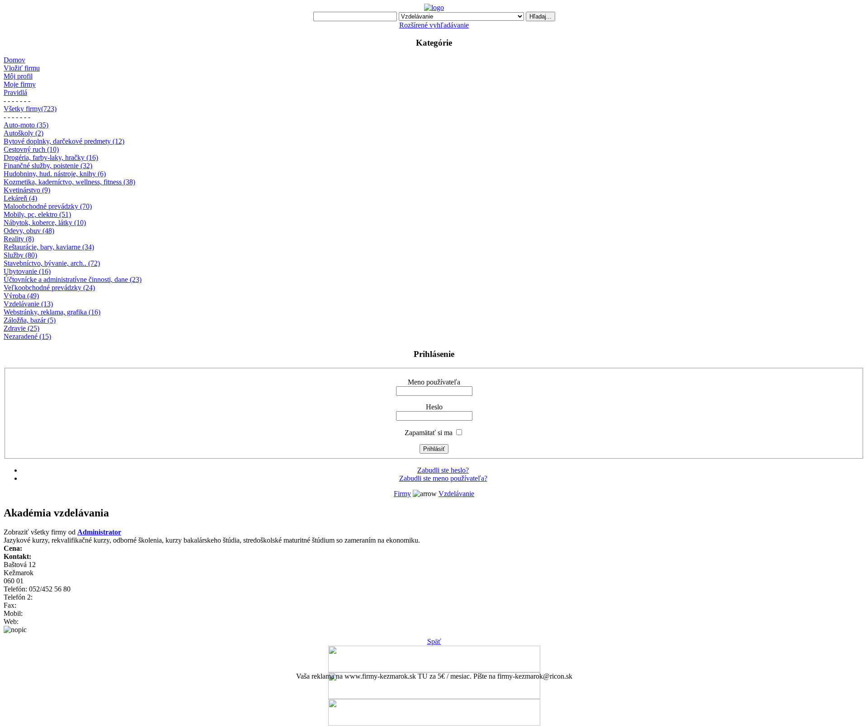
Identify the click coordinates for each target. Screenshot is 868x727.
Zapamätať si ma (429, 432)
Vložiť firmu (22, 68)
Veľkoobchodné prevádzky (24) (49, 287)
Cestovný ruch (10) (31, 149)
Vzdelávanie (456, 493)
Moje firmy (20, 84)
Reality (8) (19, 239)
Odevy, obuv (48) (29, 231)
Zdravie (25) (21, 328)
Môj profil (18, 76)
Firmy (402, 493)
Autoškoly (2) (23, 133)
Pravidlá (15, 92)
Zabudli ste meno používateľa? (443, 478)
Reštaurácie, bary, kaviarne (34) (49, 247)
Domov (14, 60)
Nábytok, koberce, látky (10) (45, 222)
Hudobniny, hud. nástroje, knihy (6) (55, 174)
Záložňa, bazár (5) (30, 320)
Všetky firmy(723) (30, 109)
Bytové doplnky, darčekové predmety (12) (64, 141)
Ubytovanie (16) (27, 271)
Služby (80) (20, 255)
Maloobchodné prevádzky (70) (48, 206)
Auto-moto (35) (26, 125)
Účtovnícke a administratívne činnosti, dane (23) (73, 279)
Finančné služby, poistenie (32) (48, 165)
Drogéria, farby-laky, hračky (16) (51, 157)
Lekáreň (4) (20, 198)
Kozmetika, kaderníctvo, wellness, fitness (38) (69, 182)
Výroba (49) (21, 296)
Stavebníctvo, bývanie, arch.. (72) (52, 263)
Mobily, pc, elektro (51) (37, 214)
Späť (434, 641)
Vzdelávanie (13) (28, 304)
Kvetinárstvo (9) (27, 190)
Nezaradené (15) (27, 336)
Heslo (434, 407)
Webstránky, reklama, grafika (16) (52, 312)
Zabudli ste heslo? (443, 470)
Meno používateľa (434, 382)
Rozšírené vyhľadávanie (434, 25)
